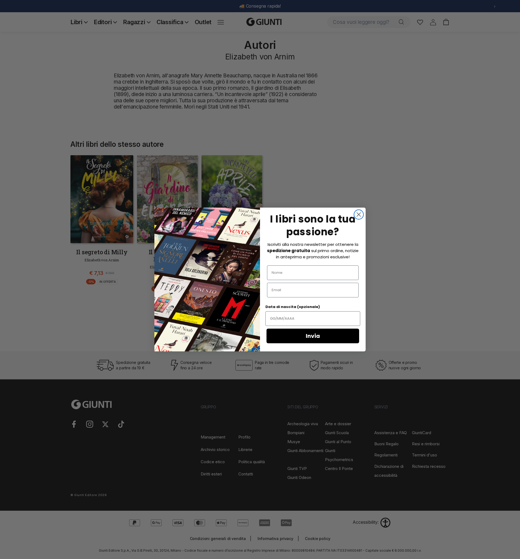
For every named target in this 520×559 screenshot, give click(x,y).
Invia (313, 336)
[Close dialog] (358, 214)
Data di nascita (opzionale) (292, 306)
